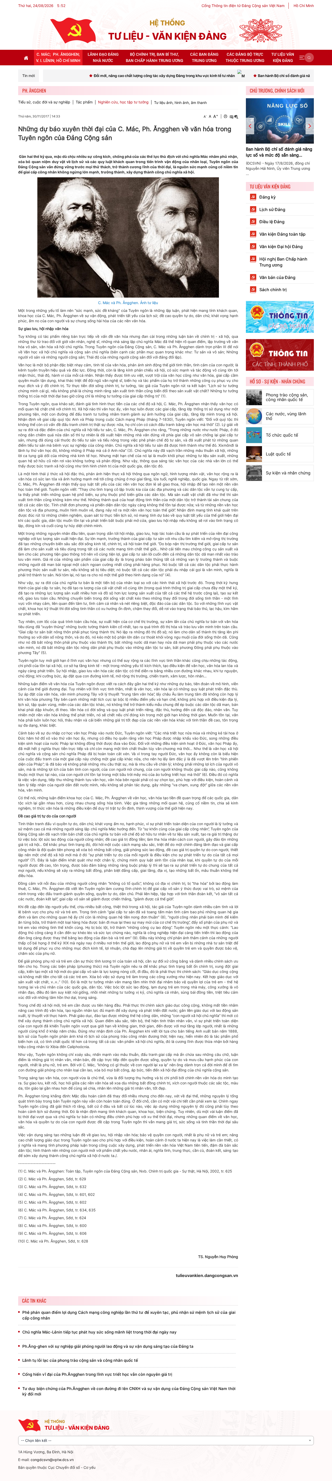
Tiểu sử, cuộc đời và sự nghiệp (44, 102)
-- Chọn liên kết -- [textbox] (36, 1440)
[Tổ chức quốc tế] (254, 435)
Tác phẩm (84, 102)
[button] (302, 57)
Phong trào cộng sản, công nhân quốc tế (287, 397)
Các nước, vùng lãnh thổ (286, 416)
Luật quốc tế (278, 454)
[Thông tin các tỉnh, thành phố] (280, 354)
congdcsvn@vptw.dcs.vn (52, 1459)
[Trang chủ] (73, 30)
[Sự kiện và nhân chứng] (254, 473)
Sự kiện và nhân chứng (288, 472)
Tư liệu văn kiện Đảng (270, 186)
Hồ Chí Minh (304, 5)
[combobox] (166, 1440)
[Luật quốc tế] (254, 454)
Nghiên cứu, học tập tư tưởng (123, 102)
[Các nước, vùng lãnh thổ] (254, 416)
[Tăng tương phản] (231, 116)
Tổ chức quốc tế (282, 435)
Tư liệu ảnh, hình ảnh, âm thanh (180, 102)
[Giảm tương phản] (236, 116)
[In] (225, 116)
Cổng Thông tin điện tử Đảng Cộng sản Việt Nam (243, 5)
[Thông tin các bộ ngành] (280, 316)
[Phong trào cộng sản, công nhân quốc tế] (254, 397)
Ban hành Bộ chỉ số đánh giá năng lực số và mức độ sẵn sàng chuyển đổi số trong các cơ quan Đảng (279, 152)
